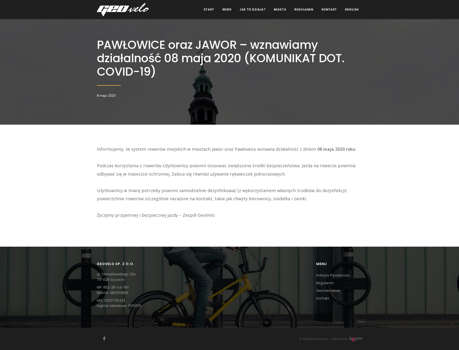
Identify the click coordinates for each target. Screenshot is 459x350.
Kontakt (322, 298)
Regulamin (325, 283)
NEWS (226, 9)
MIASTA (280, 9)
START (209, 9)
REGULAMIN (303, 9)
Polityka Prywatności (333, 275)
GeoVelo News (328, 290)
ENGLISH (352, 9)
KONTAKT (329, 9)
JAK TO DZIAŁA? (252, 9)
